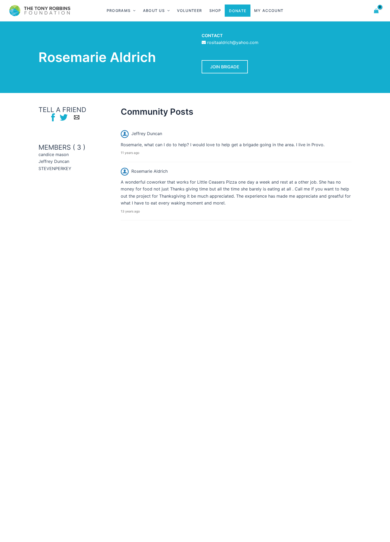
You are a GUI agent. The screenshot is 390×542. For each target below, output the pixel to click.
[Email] (76, 117)
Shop (215, 10)
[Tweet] (64, 117)
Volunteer (189, 10)
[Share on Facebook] (53, 117)
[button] (133, 11)
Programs (119, 10)
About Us (154, 10)
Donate (237, 10)
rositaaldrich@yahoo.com (232, 42)
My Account (268, 10)
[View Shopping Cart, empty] (376, 10)
